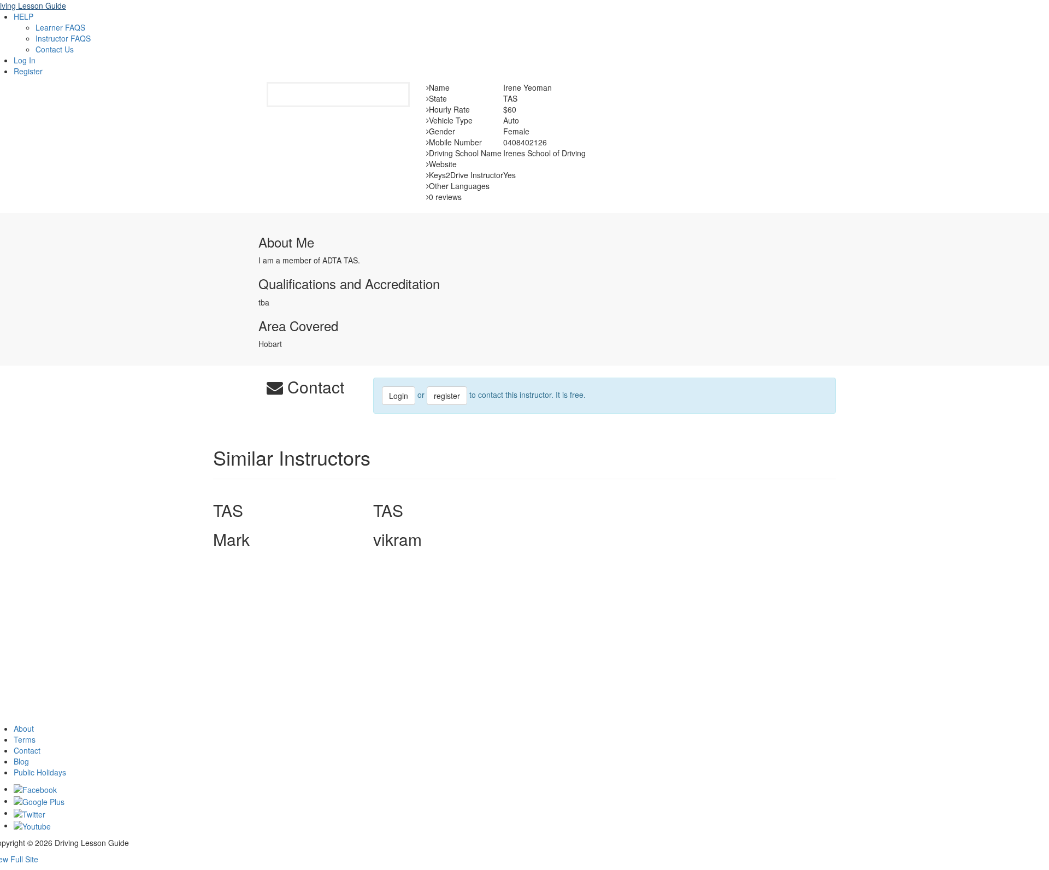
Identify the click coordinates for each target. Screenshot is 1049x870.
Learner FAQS (60, 27)
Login (398, 395)
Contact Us (55, 49)
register (447, 395)
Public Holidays (40, 772)
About (24, 728)
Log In (25, 60)
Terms (25, 739)
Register (28, 71)
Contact (27, 750)
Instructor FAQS (63, 38)
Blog (21, 761)
